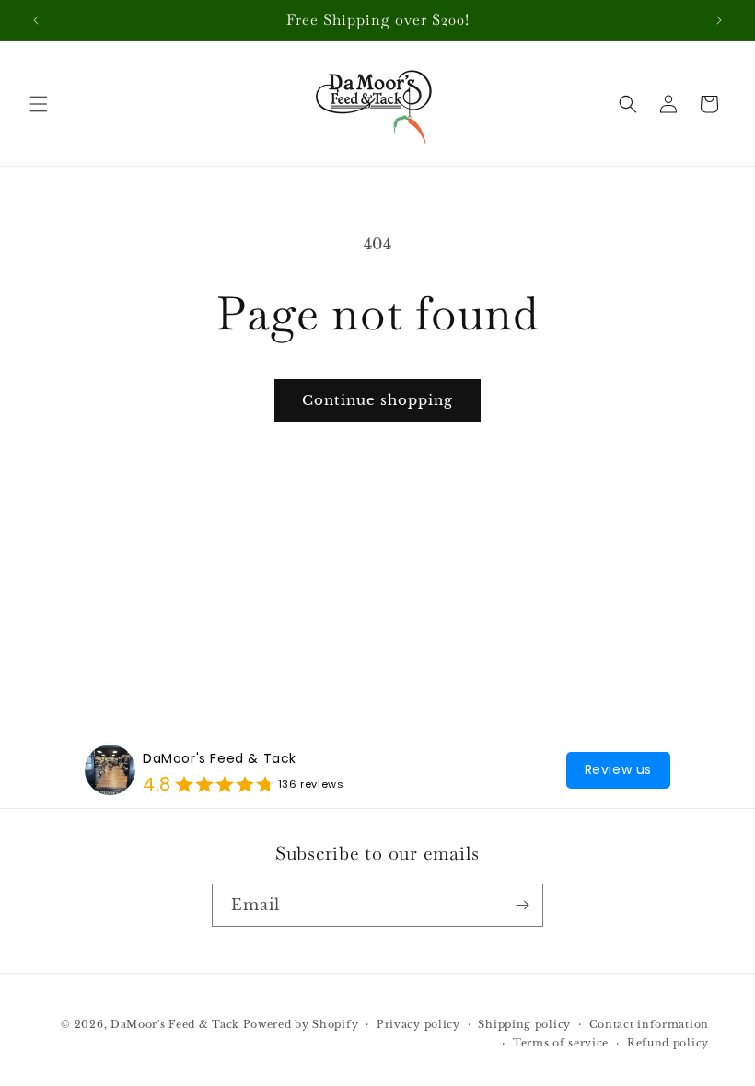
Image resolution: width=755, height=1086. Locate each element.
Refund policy (668, 1042)
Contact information (649, 1024)
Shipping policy (524, 1024)
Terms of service (561, 1042)
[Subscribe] (522, 905)
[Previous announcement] (36, 20)
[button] (38, 104)
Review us (618, 769)
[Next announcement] (719, 20)
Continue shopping (377, 400)
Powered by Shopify (301, 1024)
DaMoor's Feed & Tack (219, 758)
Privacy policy (418, 1024)
